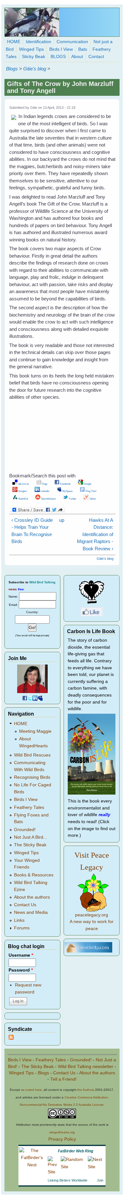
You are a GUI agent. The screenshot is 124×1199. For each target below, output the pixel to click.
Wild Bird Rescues (32, 755)
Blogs (12, 68)
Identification (38, 41)
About (77, 56)
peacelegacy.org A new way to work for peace (92, 922)
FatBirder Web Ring (75, 1151)
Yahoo (92, 498)
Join (100, 1180)
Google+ (22, 491)
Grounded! (25, 829)
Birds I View (61, 49)
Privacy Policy (62, 1139)
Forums (22, 928)
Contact (96, 56)
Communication (72, 41)
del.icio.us (23, 483)
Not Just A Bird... (30, 837)
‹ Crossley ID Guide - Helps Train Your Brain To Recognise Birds (32, 530)
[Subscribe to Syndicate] (11, 1038)
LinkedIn (44, 491)
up (61, 520)
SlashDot (22, 498)
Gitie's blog (34, 68)
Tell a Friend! (63, 1079)
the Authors (85, 1089)
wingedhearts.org (62, 1132)
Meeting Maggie (35, 731)
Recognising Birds (32, 777)
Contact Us (25, 904)
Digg (44, 483)
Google (87, 483)
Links (19, 920)
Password (21, 970)
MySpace (67, 491)
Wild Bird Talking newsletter (85, 1066)
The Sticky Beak (30, 844)
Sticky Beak (33, 56)
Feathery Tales (29, 807)
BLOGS (58, 56)
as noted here (31, 1089)
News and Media (31, 912)
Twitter (72, 498)
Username (21, 955)
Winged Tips (31, 49)
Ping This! (90, 491)
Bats (82, 49)
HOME (13, 41)
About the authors (32, 897)
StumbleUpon (48, 498)
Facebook (65, 483)
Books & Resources (33, 875)
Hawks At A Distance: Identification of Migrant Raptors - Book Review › (95, 534)
